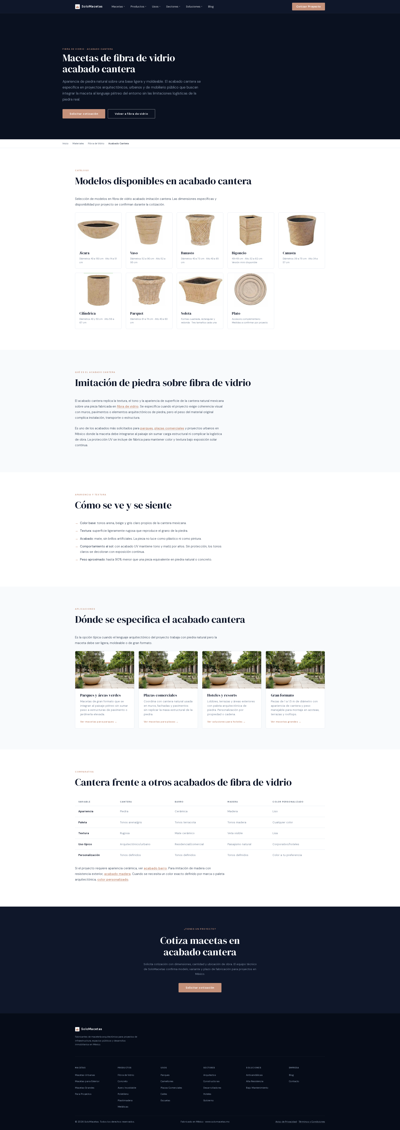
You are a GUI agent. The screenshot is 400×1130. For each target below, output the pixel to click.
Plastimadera (125, 1100)
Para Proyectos (83, 1094)
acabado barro (155, 868)
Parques (165, 1075)
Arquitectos (209, 1075)
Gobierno (208, 1100)
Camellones (167, 1081)
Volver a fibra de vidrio (131, 114)
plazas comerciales (169, 428)
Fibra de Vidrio (96, 143)
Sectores (173, 6)
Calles (164, 1094)
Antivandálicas (254, 1075)
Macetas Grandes (84, 1087)
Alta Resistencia (254, 1081)
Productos (138, 6)
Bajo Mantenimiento (257, 1087)
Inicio (65, 143)
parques (146, 428)
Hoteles (207, 1094)
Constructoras (211, 1081)
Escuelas (165, 1100)
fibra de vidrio (128, 406)
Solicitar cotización (84, 114)
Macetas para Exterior (87, 1081)
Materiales (78, 143)
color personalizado (112, 879)
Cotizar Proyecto (308, 6)
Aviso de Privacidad (286, 1121)
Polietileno (123, 1094)
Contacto (294, 1081)
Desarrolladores (212, 1087)
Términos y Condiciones (312, 1121)
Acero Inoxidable (127, 1087)
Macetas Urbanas (85, 1075)
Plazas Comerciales (171, 1087)
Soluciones (194, 6)
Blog (211, 6)
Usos (156, 6)
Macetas (118, 6)
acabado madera (117, 874)
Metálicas (123, 1106)
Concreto (123, 1081)
